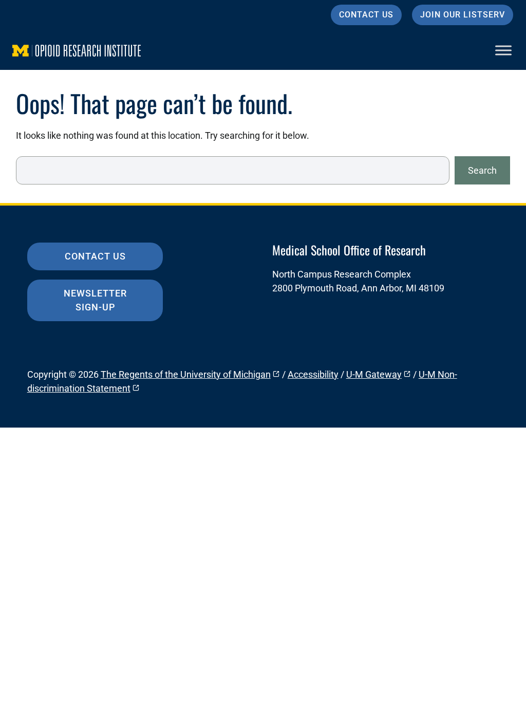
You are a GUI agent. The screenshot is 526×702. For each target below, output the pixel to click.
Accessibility (313, 374)
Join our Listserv (462, 15)
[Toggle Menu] (503, 50)
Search (482, 170)
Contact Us (366, 15)
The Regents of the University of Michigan (186, 374)
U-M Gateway (374, 374)
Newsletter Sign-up (95, 300)
